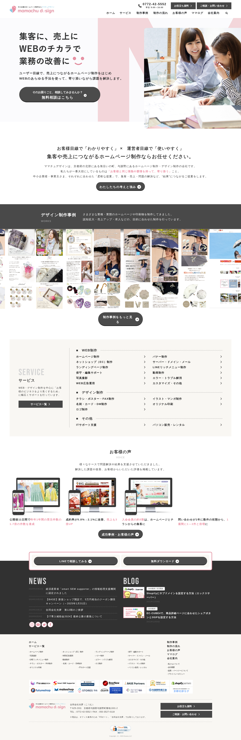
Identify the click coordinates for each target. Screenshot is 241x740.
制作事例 (172, 642)
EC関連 (160, 589)
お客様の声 (173, 650)
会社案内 (172, 658)
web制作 (152, 589)
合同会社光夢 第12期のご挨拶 (64, 610)
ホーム (33, 642)
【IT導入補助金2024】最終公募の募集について (74, 616)
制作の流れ (173, 646)
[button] (111, 367)
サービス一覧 (37, 646)
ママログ (172, 654)
